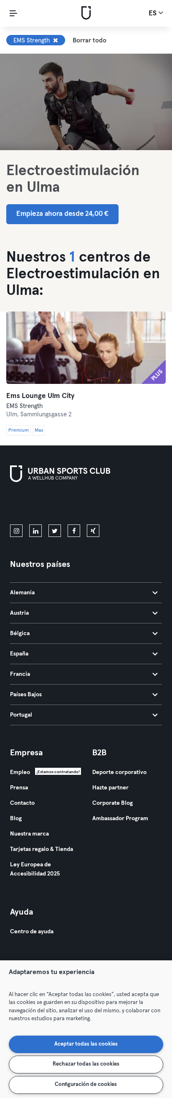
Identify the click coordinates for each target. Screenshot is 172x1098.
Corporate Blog (112, 803)
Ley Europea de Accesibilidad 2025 (35, 869)
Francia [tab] (20, 674)
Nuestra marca (29, 834)
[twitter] (54, 530)
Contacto (22, 803)
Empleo (20, 772)
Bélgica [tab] (20, 633)
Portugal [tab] (21, 715)
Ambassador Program (120, 818)
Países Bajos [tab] (26, 694)
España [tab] (19, 654)
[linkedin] (35, 530)
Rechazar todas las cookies (86, 1064)
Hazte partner (110, 788)
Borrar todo (89, 40)
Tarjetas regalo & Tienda (41, 849)
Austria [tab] (19, 613)
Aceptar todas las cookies (86, 1044)
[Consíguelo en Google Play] (99, 504)
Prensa (19, 788)
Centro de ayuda (31, 932)
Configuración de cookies (86, 1084)
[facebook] (74, 530)
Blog (16, 818)
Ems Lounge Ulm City (40, 396)
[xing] (93, 530)
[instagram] (16, 530)
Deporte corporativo (119, 772)
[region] (86, 1029)
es (153, 13)
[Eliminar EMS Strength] (55, 40)
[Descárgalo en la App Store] (38, 504)
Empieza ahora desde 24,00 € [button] (62, 214)
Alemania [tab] (22, 593)
